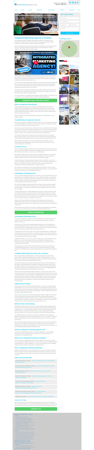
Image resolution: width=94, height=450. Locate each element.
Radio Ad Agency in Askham (21, 417)
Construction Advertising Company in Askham (25, 434)
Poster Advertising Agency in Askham (23, 421)
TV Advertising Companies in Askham (23, 418)
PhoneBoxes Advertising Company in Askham (25, 429)
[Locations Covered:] (14, 1)
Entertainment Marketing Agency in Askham (24, 432)
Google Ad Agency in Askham (21, 423)
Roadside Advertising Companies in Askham (25, 422)
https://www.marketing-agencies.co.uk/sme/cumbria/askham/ (41, 396)
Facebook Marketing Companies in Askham (24, 425)
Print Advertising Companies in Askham (23, 419)
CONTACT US (36, 409)
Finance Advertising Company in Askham (24, 436)
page (40, 191)
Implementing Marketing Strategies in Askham (25, 447)
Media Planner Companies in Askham (22, 441)
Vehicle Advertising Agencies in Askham (24, 437)
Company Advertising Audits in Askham (23, 445)
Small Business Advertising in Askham (22, 448)
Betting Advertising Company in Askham (24, 433)
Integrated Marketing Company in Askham (23, 414)
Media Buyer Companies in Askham (22, 440)
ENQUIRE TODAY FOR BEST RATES (36, 100)
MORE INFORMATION (36, 212)
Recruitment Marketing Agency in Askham (24, 438)
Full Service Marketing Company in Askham (23, 443)
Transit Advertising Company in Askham (24, 428)
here (26, 131)
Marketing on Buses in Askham (22, 426)
